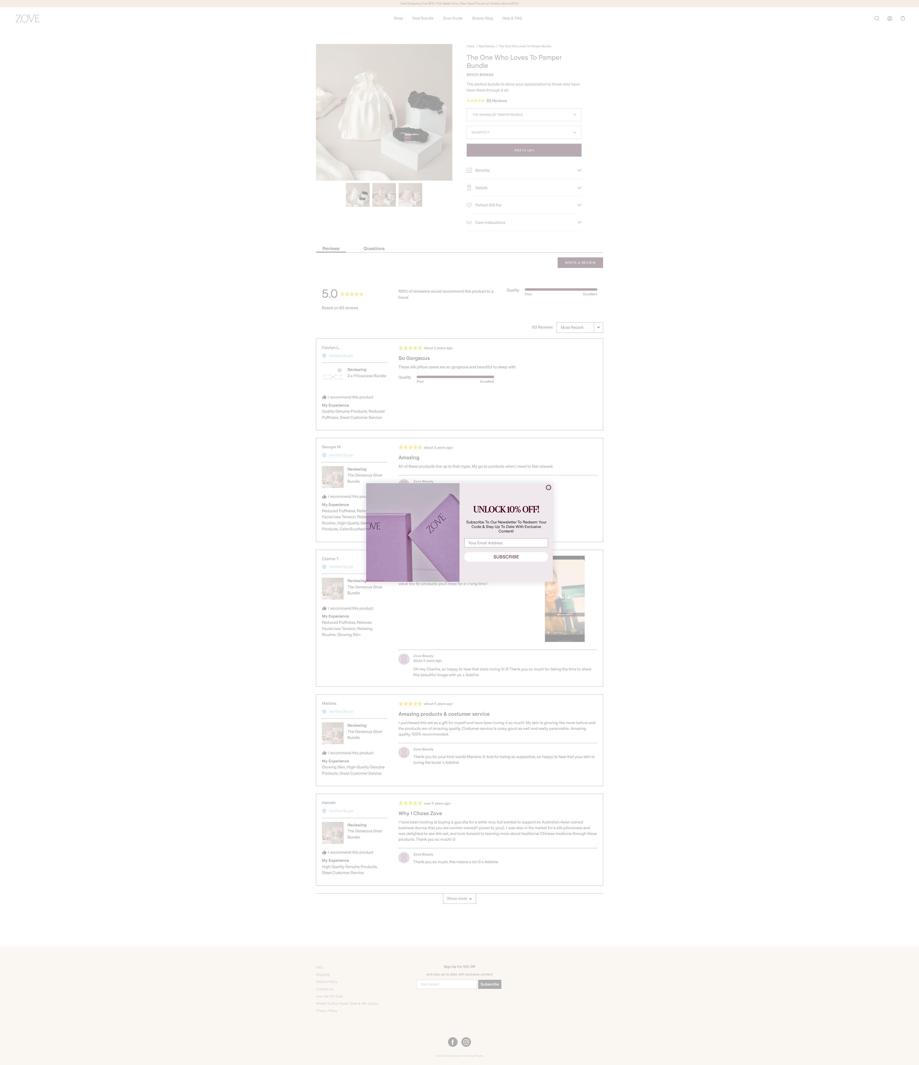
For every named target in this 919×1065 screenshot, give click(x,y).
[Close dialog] (548, 487)
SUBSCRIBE (506, 556)
